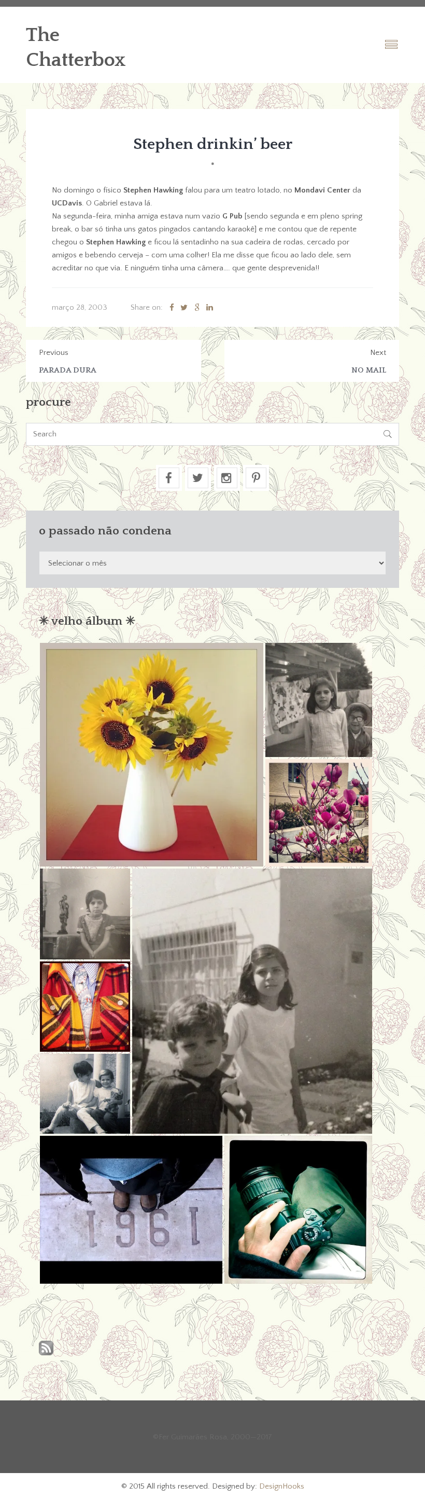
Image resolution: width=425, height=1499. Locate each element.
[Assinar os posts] (46, 1348)
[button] (151, 755)
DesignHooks (281, 1486)
